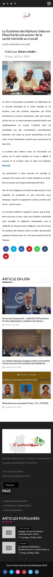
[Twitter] (4, 4)
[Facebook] (7, 4)
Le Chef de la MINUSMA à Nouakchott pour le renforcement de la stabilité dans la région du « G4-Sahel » (34, 548)
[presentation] (45, 280)
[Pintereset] (15, 4)
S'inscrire (10, 485)
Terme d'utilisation (13, 510)
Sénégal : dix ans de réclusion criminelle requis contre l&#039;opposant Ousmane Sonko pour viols (33, 532)
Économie (23, 543)
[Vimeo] (11, 4)
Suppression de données (16, 501)
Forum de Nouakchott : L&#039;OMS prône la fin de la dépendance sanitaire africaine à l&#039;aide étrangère (25, 319)
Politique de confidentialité (17, 505)
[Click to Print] (6, 256)
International (25, 528)
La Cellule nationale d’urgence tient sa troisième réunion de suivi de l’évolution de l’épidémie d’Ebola (26, 362)
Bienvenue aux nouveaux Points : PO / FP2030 (25, 403)
